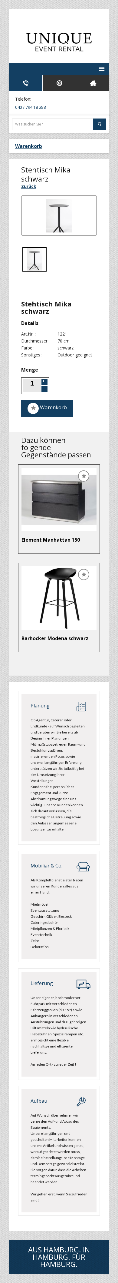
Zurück (28, 186)
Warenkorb (28, 146)
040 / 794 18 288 (30, 107)
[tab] (25, 83)
